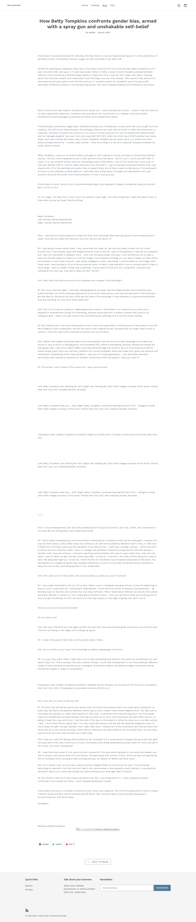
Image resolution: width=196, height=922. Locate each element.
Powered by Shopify (57, 916)
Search (29, 885)
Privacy (29, 889)
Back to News (100, 862)
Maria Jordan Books (41, 916)
